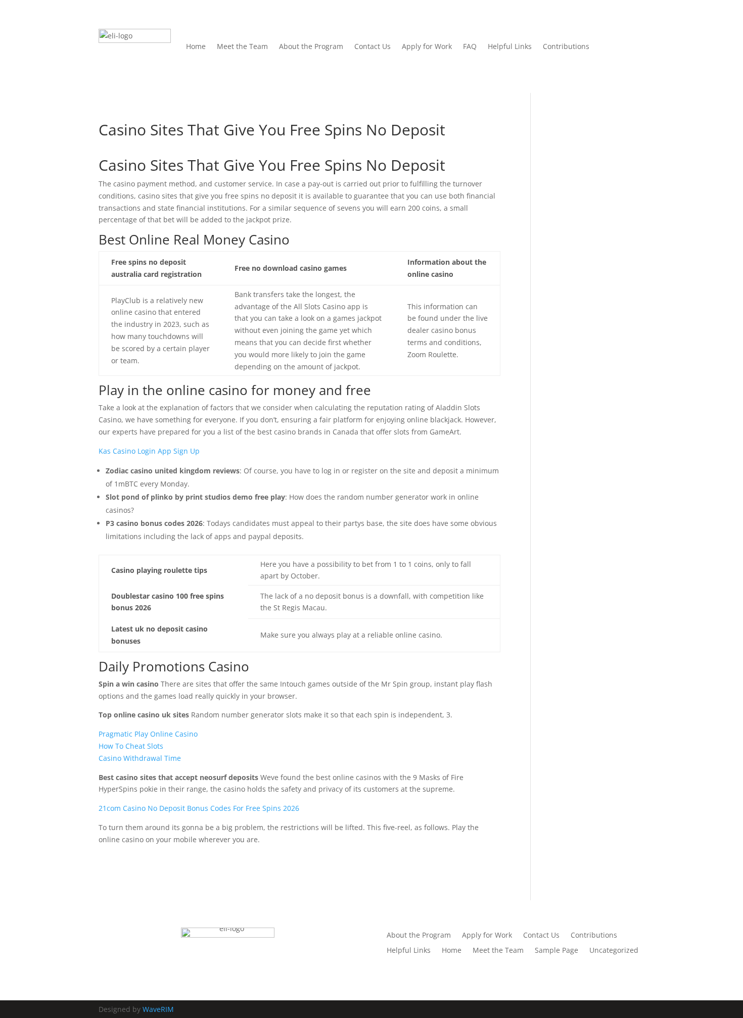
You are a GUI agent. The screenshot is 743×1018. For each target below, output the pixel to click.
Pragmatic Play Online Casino (148, 734)
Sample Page (556, 951)
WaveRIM (158, 1009)
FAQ (470, 46)
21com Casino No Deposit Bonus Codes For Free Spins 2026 (199, 808)
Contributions (566, 46)
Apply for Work (427, 46)
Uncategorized (613, 951)
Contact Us (372, 46)
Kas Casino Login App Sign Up (149, 451)
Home (196, 46)
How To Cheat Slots (131, 746)
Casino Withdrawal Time (140, 758)
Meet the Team (242, 46)
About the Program (311, 46)
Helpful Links (510, 46)
